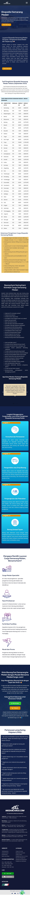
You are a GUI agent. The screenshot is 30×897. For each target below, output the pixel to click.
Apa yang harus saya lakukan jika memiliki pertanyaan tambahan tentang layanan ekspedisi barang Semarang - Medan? (14, 791)
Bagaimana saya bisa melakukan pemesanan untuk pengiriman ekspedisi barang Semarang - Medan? (14, 751)
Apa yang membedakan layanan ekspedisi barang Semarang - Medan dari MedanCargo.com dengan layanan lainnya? (15, 738)
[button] (3, 392)
